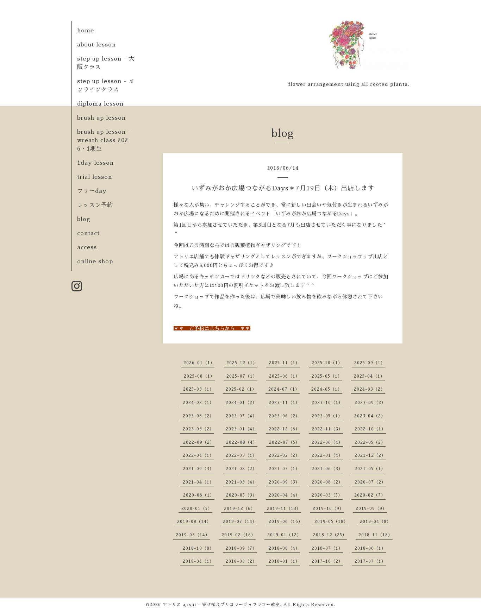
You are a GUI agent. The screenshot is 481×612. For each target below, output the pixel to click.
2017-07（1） (370, 561)
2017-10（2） (327, 561)
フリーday (91, 191)
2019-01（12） (284, 535)
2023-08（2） (198, 416)
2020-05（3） (241, 495)
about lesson (96, 45)
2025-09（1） (369, 363)
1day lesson (95, 163)
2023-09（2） (370, 402)
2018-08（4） (284, 548)
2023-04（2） (370, 416)
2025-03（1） (198, 389)
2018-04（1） (198, 561)
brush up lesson (101, 118)
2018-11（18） (375, 535)
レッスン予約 (95, 205)
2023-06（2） (284, 416)
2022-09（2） (198, 442)
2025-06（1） (284, 376)
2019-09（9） (371, 508)
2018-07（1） (327, 548)
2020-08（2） (327, 482)
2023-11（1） (284, 402)
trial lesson (94, 177)
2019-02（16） (238, 535)
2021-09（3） (198, 469)
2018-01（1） (284, 561)
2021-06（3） (327, 469)
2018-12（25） (330, 535)
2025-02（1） (241, 389)
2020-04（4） (284, 495)
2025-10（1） (327, 363)
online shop (95, 261)
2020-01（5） (196, 508)
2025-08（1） (199, 376)
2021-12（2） (370, 455)
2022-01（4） (327, 455)
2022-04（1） (198, 455)
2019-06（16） (286, 521)
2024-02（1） (198, 402)
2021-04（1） (198, 482)
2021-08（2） (241, 469)
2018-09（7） (241, 548)
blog (83, 219)
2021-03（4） (241, 482)
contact (88, 233)
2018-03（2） (241, 561)
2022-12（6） (284, 429)
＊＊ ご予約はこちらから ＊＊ (212, 328)
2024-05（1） (326, 389)
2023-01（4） (241, 429)
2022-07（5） (284, 442)
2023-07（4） (241, 416)
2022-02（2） (284, 455)
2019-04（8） (375, 521)
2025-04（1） (369, 376)
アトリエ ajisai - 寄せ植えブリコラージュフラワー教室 (221, 604)
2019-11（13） (284, 508)
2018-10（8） (198, 548)
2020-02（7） (370, 495)
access (87, 247)
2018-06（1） (370, 548)
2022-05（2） (370, 442)
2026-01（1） (199, 363)
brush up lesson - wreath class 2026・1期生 (104, 140)
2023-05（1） (327, 416)
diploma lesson (100, 104)
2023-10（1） (327, 402)
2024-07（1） (284, 389)
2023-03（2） (198, 429)
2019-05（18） (331, 521)
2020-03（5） (327, 495)
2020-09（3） (284, 482)
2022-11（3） (327, 429)
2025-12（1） (241, 363)
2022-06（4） (327, 442)
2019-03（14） (193, 535)
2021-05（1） (370, 469)
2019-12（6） (239, 508)
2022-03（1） (241, 455)
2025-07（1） (241, 376)
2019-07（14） (240, 521)
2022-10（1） (370, 429)
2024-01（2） (241, 402)
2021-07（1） (284, 469)
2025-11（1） (284, 363)
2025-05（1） (327, 376)
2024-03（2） (369, 389)
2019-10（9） (328, 508)
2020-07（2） (370, 482)
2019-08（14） (194, 521)
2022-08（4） (241, 442)
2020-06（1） (198, 495)
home (85, 30)
